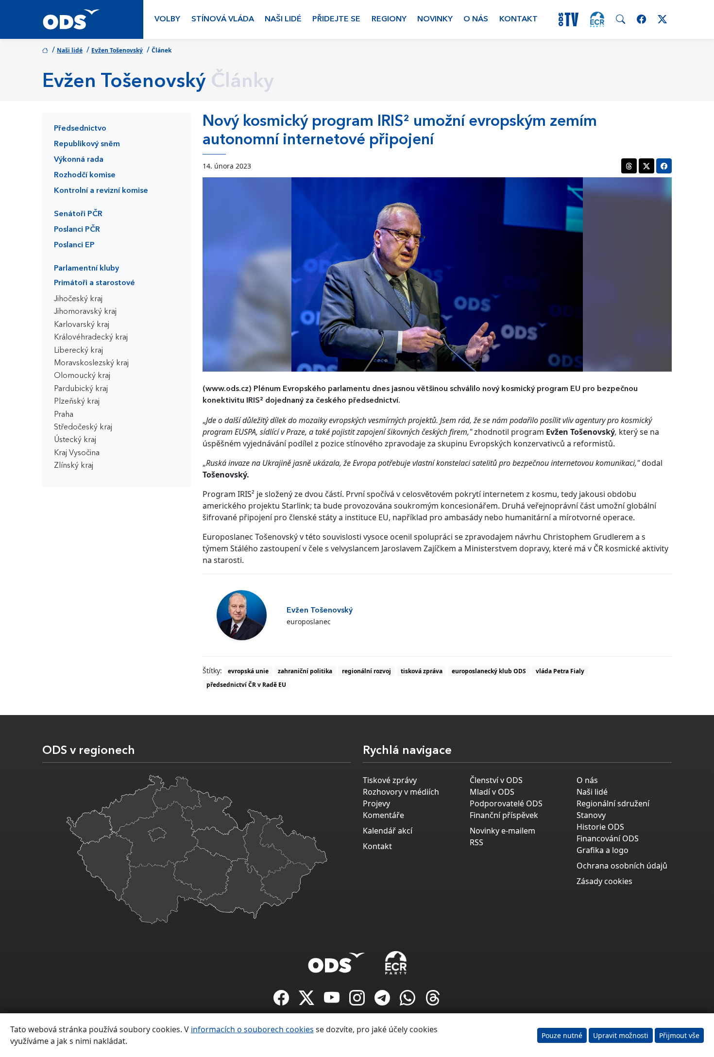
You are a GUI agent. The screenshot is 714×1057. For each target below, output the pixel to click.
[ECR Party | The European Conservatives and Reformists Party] (597, 19)
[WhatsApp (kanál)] (408, 1000)
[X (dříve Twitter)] (307, 1000)
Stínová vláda (222, 19)
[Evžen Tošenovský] (241, 615)
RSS (476, 842)
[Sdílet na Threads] (629, 165)
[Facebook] (282, 1000)
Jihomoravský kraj (85, 312)
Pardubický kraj (81, 389)
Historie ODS (600, 826)
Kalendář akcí (387, 830)
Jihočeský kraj (78, 299)
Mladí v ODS (492, 791)
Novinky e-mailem (502, 830)
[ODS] (336, 960)
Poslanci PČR (77, 230)
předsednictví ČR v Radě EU (246, 685)
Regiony (389, 19)
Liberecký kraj (78, 351)
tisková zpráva (421, 671)
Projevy (376, 803)
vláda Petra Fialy (560, 671)
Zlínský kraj (73, 466)
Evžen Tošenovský (117, 50)
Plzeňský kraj (77, 402)
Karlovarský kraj (81, 325)
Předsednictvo (80, 129)
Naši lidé (283, 19)
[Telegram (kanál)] (383, 1000)
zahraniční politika (305, 671)
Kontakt (518, 19)
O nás (475, 19)
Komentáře (383, 815)
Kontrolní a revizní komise (101, 191)
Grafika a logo (603, 850)
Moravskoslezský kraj (91, 363)
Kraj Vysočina (77, 453)
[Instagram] (358, 1000)
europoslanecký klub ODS (489, 671)
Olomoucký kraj (82, 376)
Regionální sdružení (613, 803)
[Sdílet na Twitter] (646, 165)
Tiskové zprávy (390, 780)
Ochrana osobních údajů (622, 865)
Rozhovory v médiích (401, 791)
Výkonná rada (78, 160)
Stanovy (591, 815)
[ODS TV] (332, 1000)
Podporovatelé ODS (506, 803)
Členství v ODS (496, 780)
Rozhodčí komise (85, 175)
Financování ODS (608, 838)
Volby (167, 19)
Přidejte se (336, 19)
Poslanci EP (74, 245)
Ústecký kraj (75, 440)
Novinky (435, 19)
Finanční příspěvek (504, 815)
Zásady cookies (604, 881)
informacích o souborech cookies (252, 1029)
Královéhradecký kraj (91, 337)
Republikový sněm (87, 144)
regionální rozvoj (366, 671)
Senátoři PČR (78, 214)
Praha (63, 415)
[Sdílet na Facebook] (664, 165)
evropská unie (248, 671)
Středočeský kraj (83, 427)
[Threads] (433, 1000)
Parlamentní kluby (86, 269)
